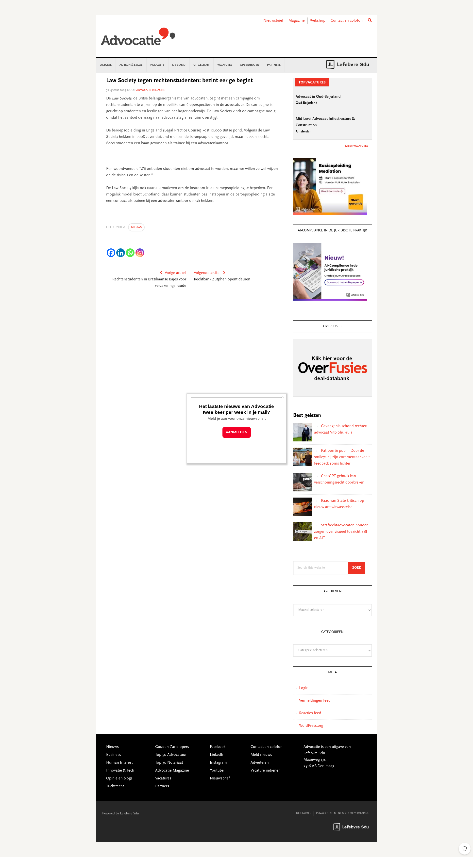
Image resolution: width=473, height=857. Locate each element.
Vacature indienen (266, 771)
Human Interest (119, 763)
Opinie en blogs (119, 778)
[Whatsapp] (130, 252)
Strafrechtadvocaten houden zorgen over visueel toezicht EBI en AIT (341, 531)
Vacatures (163, 778)
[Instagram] (139, 252)
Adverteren (260, 763)
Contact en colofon (347, 21)
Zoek (358, 568)
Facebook (217, 747)
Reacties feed (310, 713)
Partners (162, 786)
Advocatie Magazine (172, 771)
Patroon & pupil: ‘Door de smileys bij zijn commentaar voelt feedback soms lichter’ (342, 457)
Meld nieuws (261, 755)
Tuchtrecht (115, 786)
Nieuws (136, 227)
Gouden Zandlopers (172, 747)
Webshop (317, 21)
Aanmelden (236, 432)
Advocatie (138, 39)
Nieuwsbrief (273, 21)
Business (113, 755)
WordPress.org (311, 726)
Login (303, 688)
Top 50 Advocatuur (170, 755)
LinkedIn (217, 755)
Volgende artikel (207, 273)
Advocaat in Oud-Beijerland (318, 97)
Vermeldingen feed (315, 701)
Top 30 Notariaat (169, 763)
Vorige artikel (175, 273)
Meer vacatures (356, 146)
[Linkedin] (120, 252)
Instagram (218, 763)
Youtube (217, 771)
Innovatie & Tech (120, 771)
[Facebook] (111, 252)
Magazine (296, 21)
